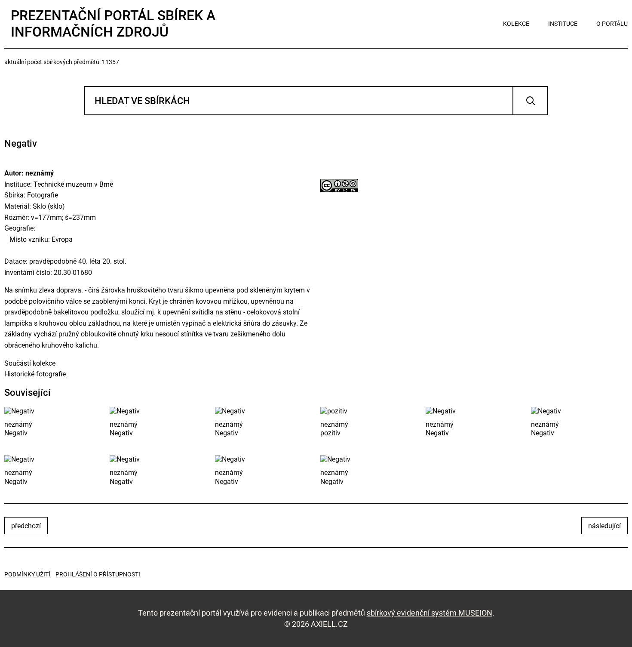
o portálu (612, 23)
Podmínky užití (27, 574)
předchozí (26, 526)
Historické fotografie (35, 374)
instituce (562, 23)
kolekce (516, 23)
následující (604, 526)
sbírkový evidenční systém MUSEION (429, 612)
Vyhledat (530, 100)
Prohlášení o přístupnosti (97, 574)
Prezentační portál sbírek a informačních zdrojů (113, 23)
